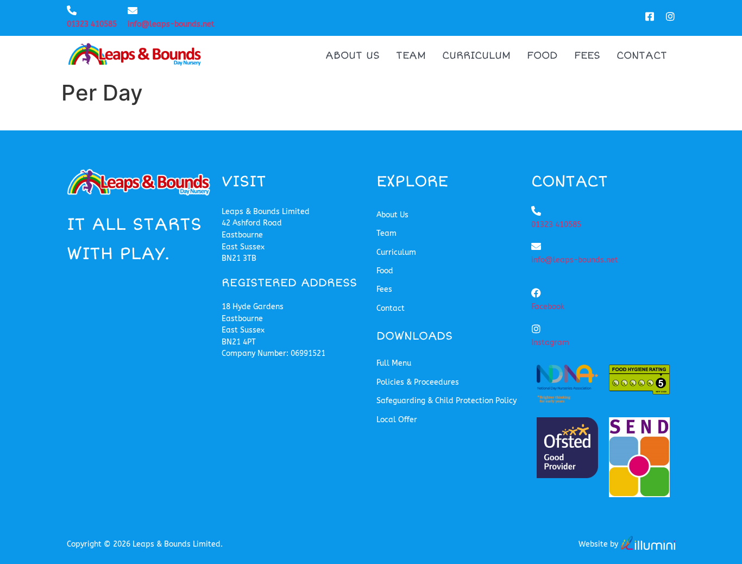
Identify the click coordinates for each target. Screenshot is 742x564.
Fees (587, 55)
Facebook (547, 306)
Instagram (550, 342)
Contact (642, 55)
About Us (352, 55)
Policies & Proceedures (417, 382)
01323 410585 (92, 24)
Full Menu (393, 363)
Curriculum (476, 55)
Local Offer (396, 419)
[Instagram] (536, 329)
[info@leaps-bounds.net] (132, 10)
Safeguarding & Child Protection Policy (446, 400)
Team (411, 55)
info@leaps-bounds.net (171, 24)
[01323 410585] (72, 10)
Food (542, 55)
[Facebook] (536, 293)
